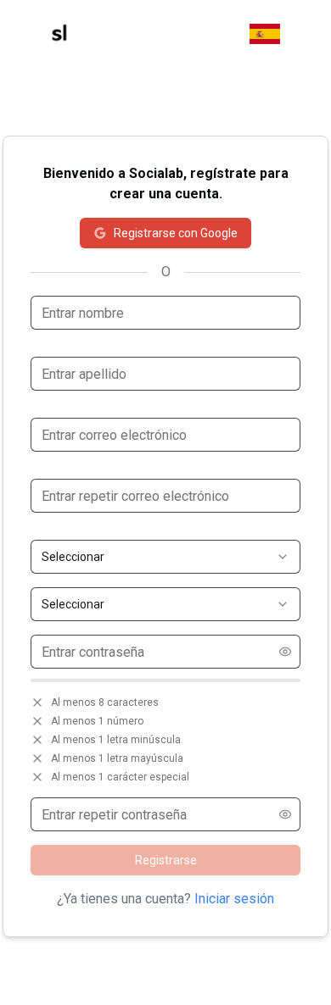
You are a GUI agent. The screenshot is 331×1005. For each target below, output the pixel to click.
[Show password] (285, 652)
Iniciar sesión (234, 899)
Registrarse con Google (176, 233)
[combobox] (165, 557)
